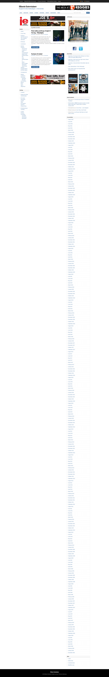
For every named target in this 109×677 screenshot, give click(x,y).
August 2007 (70, 609)
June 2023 (70, 201)
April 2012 (70, 489)
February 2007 (71, 622)
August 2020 (70, 274)
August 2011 (70, 506)
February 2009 (71, 571)
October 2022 (71, 218)
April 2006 (70, 644)
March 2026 (70, 130)
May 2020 (70, 280)
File (22, 56)
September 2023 (71, 194)
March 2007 (70, 620)
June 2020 (70, 278)
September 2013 (71, 452)
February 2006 (71, 648)
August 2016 (70, 377)
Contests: (21, 1)
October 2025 (71, 141)
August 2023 (70, 196)
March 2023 (70, 207)
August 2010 (70, 532)
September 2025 (71, 143)
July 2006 (70, 637)
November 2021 (71, 242)
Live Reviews (23, 81)
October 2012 (71, 476)
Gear (23, 58)
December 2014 (71, 420)
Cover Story (26, 12)
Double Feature (25, 55)
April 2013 (70, 463)
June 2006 (70, 639)
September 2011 (71, 504)
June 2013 (70, 459)
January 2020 (71, 289)
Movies (22, 82)
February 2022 (71, 235)
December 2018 (71, 317)
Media (23, 62)
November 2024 (71, 164)
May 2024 (70, 177)
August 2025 (70, 145)
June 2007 (70, 614)
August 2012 (70, 480)
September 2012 (71, 478)
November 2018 (71, 319)
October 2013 (71, 450)
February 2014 (71, 442)
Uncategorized (53, 12)
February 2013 (71, 467)
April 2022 (70, 231)
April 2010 (70, 540)
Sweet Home (24, 66)
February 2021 (71, 261)
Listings (59, 1)
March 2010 (70, 543)
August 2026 (70, 119)
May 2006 (70, 641)
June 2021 (70, 252)
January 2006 (71, 650)
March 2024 (70, 181)
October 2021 (71, 244)
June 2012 (70, 485)
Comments (87, 1)
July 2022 (70, 224)
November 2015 (71, 396)
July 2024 (70, 173)
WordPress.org (71, 665)
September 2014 (71, 426)
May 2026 (70, 125)
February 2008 (71, 596)
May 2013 (70, 461)
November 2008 (71, 577)
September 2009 (71, 555)
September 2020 (71, 272)
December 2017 (71, 343)
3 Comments (45, 55)
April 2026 (70, 128)
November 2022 (71, 216)
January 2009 (71, 573)
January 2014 (71, 444)
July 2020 (70, 276)
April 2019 (70, 308)
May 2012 (70, 487)
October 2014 (71, 424)
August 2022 (70, 222)
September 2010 (71, 530)
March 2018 (70, 336)
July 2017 (70, 353)
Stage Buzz (23, 86)
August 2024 (70, 171)
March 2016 (70, 388)
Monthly (47, 12)
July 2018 (70, 328)
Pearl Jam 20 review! (36, 54)
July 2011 (70, 508)
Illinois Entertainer (28, 6)
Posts (82, 1)
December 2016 (71, 368)
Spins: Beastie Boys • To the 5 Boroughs (76, 66)
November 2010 (71, 525)
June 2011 (70, 510)
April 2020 (70, 282)
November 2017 (71, 345)
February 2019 (71, 313)
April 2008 (70, 592)
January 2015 (71, 418)
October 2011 (71, 502)
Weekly (58, 12)
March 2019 (70, 310)
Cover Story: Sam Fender (81, 110)
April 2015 (70, 411)
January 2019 (71, 315)
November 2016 (71, 371)
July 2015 (70, 405)
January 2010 (71, 547)
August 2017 (70, 351)
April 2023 (70, 205)
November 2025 (71, 138)
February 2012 (71, 493)
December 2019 (71, 291)
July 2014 (70, 431)
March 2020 (70, 285)
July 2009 (70, 560)
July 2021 (70, 250)
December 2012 (71, 472)
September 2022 (71, 220)
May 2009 (70, 564)
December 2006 (71, 626)
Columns (22, 47)
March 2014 (70, 439)
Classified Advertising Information (24, 117)
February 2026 (71, 132)
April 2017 (70, 360)
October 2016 (71, 373)
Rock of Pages (25, 63)
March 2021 (70, 259)
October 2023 (71, 192)
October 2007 (71, 605)
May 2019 (70, 306)
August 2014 (70, 429)
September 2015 (71, 401)
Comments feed (71, 662)
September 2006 (71, 633)
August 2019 (70, 300)
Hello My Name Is (24, 37)
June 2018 (70, 330)
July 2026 (70, 121)
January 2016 (71, 392)
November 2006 (71, 629)
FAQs (22, 102)
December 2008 (71, 575)
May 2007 (70, 616)
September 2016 (71, 375)
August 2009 (70, 558)
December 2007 (71, 601)
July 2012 (70, 482)
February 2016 (71, 390)
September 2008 (71, 581)
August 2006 (70, 635)
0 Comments (45, 34)
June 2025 (70, 149)
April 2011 (70, 515)
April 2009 (70, 566)
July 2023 (70, 199)
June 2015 (70, 407)
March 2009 (70, 568)
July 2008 (70, 586)
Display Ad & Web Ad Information (30, 1)
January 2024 (71, 186)
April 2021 (70, 257)
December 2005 (71, 652)
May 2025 (70, 151)
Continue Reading (35, 47)
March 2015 (70, 414)
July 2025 (70, 147)
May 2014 (70, 435)
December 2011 (71, 497)
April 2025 (70, 153)
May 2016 (70, 383)
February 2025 (71, 158)
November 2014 (71, 422)
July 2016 (70, 379)
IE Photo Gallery (24, 70)
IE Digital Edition (24, 68)
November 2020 (71, 267)
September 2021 (71, 246)
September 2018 (71, 323)
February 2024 (71, 184)
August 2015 (70, 403)
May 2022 (70, 229)
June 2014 (70, 433)
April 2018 (70, 334)
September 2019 (71, 297)
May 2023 (70, 203)
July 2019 (70, 302)
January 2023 (71, 211)
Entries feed (70, 660)
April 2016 (70, 386)
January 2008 (71, 598)
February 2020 (71, 287)
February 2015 (71, 416)
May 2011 (70, 512)
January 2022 (71, 237)
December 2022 (71, 214)
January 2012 (71, 495)
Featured (31, 12)
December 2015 (71, 394)
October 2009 (71, 553)
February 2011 (71, 519)
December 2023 (71, 188)
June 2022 (70, 227)
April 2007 (70, 618)
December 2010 (71, 523)
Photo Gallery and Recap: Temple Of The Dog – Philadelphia (40, 32)
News (22, 83)
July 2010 (70, 534)
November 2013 (71, 448)
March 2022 (70, 233)
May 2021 (70, 254)
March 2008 (70, 594)
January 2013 (71, 469)
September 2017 (71, 349)
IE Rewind (36, 12)
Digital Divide (24, 54)
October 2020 (71, 270)
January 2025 (71, 160)
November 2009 (71, 551)
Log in (69, 658)
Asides (21, 12)
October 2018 (71, 321)
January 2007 (71, 624)
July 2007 (70, 611)
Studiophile (24, 64)
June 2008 (70, 588)
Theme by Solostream (63, 674)
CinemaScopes (25, 52)
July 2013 (70, 457)
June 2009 (70, 562)
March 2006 (70, 646)
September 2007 (71, 607)
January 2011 (71, 521)
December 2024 (71, 162)
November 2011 (71, 500)
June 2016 (70, 381)
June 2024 (70, 175)
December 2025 (71, 136)
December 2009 (71, 549)
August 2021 (70, 248)
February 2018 (71, 338)
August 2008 (70, 583)
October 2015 (71, 399)
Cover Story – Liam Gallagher (82, 107)
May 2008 (70, 590)
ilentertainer (33, 34)
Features (22, 67)
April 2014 (70, 437)
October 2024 (71, 166)
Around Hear (24, 48)
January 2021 (71, 263)
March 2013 (70, 465)
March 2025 (70, 156)
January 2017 (71, 366)
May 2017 (70, 358)
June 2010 (70, 536)
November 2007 (71, 603)
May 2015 (70, 409)
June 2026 (70, 123)
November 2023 (71, 190)
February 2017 (71, 364)
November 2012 (71, 474)
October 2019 (71, 295)
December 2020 (71, 265)
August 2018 (70, 325)
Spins (22, 85)
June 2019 (70, 304)
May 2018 (70, 332)
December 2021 (71, 239)
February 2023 (71, 209)
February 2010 (71, 545)
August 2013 (70, 454)
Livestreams (42, 12)
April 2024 (70, 179)
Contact (22, 100)
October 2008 (71, 579)
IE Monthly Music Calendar (52, 1)
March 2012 (70, 491)
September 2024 (71, 168)
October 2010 (71, 528)
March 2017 (70, 362)
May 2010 (70, 538)
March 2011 (70, 517)
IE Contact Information (42, 1)
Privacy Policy (23, 106)
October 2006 (71, 631)
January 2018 (71, 340)
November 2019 (71, 293)
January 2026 (71, 134)
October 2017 (71, 347)
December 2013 (71, 446)
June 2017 (70, 356)
